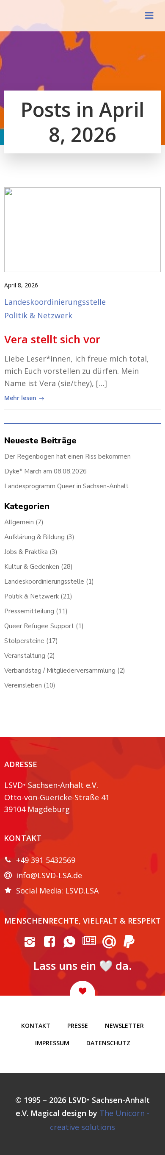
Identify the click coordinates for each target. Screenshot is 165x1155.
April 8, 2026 (21, 285)
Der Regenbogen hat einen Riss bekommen (67, 456)
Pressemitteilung (29, 611)
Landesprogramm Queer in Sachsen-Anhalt (66, 486)
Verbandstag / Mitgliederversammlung (60, 670)
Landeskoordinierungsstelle (55, 302)
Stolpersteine (24, 641)
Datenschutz (108, 1043)
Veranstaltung (24, 655)
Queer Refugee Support (39, 626)
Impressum (52, 1043)
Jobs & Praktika (26, 552)
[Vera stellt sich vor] (82, 229)
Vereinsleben (23, 685)
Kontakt (35, 1025)
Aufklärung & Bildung (34, 537)
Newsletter (124, 1025)
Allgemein (19, 522)
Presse (77, 1025)
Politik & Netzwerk (38, 315)
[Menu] (149, 15)
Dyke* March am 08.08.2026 (45, 471)
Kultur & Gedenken (31, 566)
